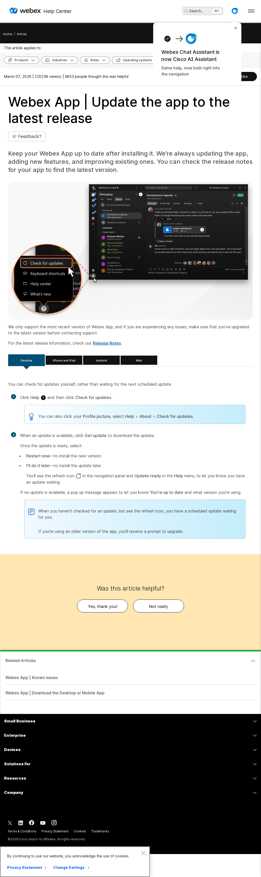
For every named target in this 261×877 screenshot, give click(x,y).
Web (139, 360)
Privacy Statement (55, 831)
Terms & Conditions (22, 831)
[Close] (143, 853)
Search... (196, 11)
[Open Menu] (251, 11)
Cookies (80, 831)
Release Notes (107, 343)
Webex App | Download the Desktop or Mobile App (55, 692)
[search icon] (186, 11)
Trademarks (100, 831)
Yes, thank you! (102, 606)
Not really (158, 606)
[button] (234, 11)
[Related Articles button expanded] (253, 660)
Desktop (26, 360)
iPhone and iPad (64, 360)
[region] (75, 861)
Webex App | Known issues (31, 677)
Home (7, 34)
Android (101, 360)
